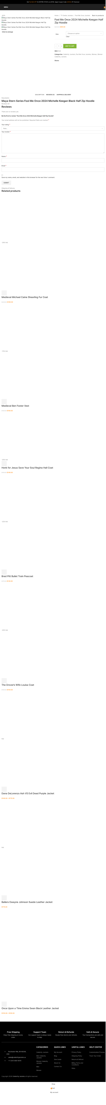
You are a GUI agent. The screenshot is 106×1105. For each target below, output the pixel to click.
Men (37, 1067)
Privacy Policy (76, 1052)
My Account (58, 1052)
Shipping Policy (77, 1056)
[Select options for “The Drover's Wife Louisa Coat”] (4, 680)
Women (38, 1070)
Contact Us (58, 1066)
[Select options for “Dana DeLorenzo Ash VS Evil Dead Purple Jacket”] (4, 789)
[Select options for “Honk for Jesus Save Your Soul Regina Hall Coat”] (4, 463)
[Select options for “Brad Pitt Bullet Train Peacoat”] (4, 572)
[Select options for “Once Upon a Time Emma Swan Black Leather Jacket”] (4, 1004)
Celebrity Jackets (42, 1052)
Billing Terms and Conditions (77, 1064)
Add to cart (69, 46)
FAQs (73, 1068)
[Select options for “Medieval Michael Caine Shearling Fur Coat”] (4, 293)
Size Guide (57, 1059)
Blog (55, 1056)
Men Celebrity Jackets (41, 1057)
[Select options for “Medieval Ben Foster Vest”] (4, 401)
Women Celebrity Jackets (42, 1062)
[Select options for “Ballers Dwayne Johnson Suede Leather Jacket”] (4, 897)
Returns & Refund (77, 1059)
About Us (57, 1063)
